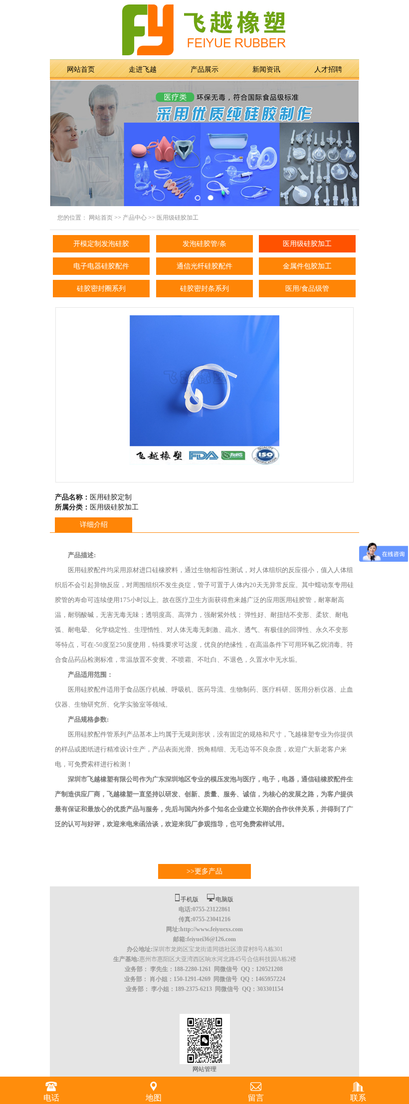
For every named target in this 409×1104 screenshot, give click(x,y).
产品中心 (135, 217)
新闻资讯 (266, 69)
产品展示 (204, 69)
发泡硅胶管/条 (204, 243)
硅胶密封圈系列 (101, 288)
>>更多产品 (204, 871)
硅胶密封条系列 (204, 288)
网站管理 (204, 1069)
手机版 (190, 899)
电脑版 (224, 899)
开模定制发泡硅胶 (101, 243)
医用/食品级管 (307, 288)
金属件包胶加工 (307, 266)
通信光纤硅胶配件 (204, 266)
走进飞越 (143, 69)
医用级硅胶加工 (178, 217)
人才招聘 (328, 69)
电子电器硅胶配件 (101, 266)
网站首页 (81, 69)
